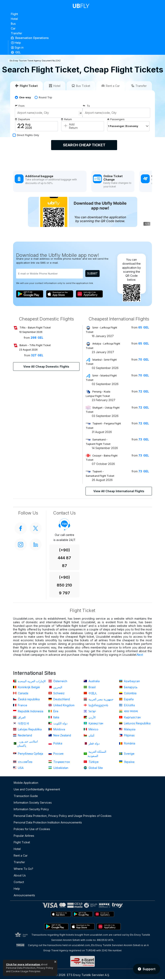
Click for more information (23, 964)
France (22, 705)
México (93, 729)
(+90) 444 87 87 (64, 558)
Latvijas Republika (29, 729)
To (88, 105)
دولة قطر (94, 743)
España (128, 699)
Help (18, 42)
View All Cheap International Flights (118, 491)
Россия (58, 753)
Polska (57, 743)
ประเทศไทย (24, 761)
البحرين (57, 687)
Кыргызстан (132, 717)
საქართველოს (98, 705)
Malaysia (129, 729)
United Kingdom (63, 705)
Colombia (129, 693)
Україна (128, 761)
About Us (20, 875)
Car (13, 28)
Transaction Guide (26, 796)
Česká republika (28, 699)
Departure (24, 119)
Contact (19, 882)
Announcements (24, 895)
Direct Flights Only (28, 135)
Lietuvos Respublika (137, 723)
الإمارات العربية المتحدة (31, 681)
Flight (14, 14)
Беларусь (130, 687)
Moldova (59, 729)
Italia (56, 717)
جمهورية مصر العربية (100, 699)
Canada (22, 693)
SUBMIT (92, 273)
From (22, 105)
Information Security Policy (31, 809)
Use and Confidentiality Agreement (37, 789)
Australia (94, 681)
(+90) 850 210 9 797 (64, 585)
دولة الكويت (60, 723)
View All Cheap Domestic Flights (46, 366)
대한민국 (23, 723)
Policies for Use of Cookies (32, 829)
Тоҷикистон (61, 761)
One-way (25, 97)
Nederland (24, 735)
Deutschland (61, 699)
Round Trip (45, 97)
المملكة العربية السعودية (97, 753)
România (129, 743)
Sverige (128, 753)
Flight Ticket (22, 842)
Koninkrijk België (28, 687)
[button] (82, 52)
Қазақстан (95, 723)
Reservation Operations (31, 38)
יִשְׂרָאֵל (92, 711)
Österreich (60, 681)
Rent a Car (21, 855)
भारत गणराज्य (130, 711)
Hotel (14, 18)
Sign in (19, 47)
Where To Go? (23, 868)
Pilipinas (129, 735)
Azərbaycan (131, 681)
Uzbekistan (60, 768)
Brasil (92, 687)
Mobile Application (26, 782)
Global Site (95, 768)
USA (20, 768)
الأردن (92, 717)
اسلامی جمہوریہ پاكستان (27, 743)
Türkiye (93, 761)
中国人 (92, 693)
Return (68, 119)
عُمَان (91, 735)
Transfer (16, 33)
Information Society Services (33, 802)
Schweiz (59, 693)
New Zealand (62, 735)
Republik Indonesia (30, 711)
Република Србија (30, 753)
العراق (21, 717)
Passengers (117, 119)
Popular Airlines (24, 835)
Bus (13, 23)
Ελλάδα (129, 705)
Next (140, 654)
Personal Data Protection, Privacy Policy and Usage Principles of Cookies (62, 815)
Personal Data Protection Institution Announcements (48, 822)
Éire (55, 711)
